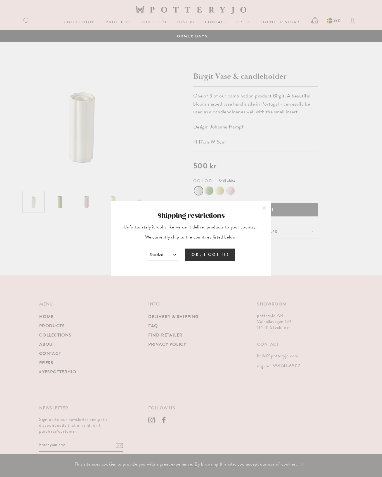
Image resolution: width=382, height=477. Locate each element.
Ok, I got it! (210, 254)
